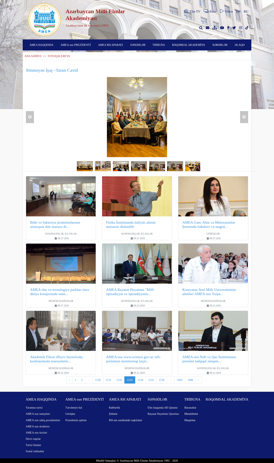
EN (238, 11)
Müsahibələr (191, 413)
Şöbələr (113, 413)
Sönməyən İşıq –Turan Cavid (52, 70)
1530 (98, 380)
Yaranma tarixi (34, 407)
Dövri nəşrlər (33, 438)
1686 (190, 380)
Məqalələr (190, 420)
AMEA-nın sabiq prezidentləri (43, 420)
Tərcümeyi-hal (73, 407)
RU (246, 11)
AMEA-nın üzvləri (36, 432)
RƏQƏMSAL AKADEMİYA (188, 44)
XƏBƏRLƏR (219, 44)
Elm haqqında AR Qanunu (163, 407)
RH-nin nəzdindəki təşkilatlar (125, 420)
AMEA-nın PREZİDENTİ (76, 44)
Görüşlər (70, 413)
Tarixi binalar (33, 445)
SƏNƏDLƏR (137, 44)
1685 (180, 380)
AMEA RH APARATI (110, 44)
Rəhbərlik (114, 407)
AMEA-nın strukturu (38, 426)
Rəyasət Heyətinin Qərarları (163, 413)
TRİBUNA (158, 44)
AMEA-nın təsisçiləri (38, 413)
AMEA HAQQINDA (41, 44)
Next (244, 117)
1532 (119, 380)
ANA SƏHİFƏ (32, 56)
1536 (161, 380)
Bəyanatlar (190, 407)
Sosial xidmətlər (35, 451)
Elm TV (195, 11)
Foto (213, 11)
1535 (151, 380)
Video (228, 11)
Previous (30, 117)
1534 (140, 380)
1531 (108, 380)
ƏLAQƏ (240, 44)
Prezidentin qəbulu (76, 420)
